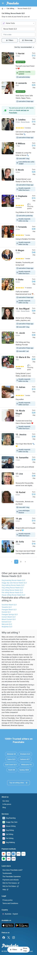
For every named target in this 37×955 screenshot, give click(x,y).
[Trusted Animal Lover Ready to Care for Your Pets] (18, 180)
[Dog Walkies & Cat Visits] (18, 208)
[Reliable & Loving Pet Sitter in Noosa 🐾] (18, 153)
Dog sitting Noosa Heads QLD (12, 588)
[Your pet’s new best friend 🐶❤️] (18, 65)
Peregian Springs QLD (10, 614)
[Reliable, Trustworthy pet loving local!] (18, 261)
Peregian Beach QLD (9, 610)
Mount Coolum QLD (9, 619)
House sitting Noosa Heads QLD (13, 595)
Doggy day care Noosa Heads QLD (14, 583)
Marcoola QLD (7, 624)
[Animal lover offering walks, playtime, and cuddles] (18, 318)
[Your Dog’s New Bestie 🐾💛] (18, 442)
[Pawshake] (12, 3)
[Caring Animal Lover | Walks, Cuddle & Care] (18, 369)
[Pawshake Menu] (2, 3)
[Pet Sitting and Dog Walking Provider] (18, 342)
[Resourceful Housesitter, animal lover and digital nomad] (18, 480)
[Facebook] (4, 937)
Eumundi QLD (6, 622)
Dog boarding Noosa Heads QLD (13, 580)
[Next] (25, 562)
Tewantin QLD (7, 607)
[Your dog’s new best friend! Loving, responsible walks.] (18, 548)
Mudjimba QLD (7, 627)
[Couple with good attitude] (18, 463)
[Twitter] (9, 937)
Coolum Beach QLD (9, 617)
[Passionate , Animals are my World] (18, 502)
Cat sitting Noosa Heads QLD (12, 590)
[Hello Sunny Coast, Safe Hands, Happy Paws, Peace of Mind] (18, 92)
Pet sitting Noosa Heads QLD (12, 592)
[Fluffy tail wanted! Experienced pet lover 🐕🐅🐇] (18, 291)
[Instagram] (14, 937)
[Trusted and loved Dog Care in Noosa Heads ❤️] (18, 419)
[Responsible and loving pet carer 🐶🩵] (18, 527)
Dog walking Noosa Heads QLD (13, 585)
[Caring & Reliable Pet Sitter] (18, 235)
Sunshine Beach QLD (9, 605)
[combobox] (18, 23)
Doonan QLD (6, 612)
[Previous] (12, 562)
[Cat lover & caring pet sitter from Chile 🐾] (18, 128)
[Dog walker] (18, 396)
